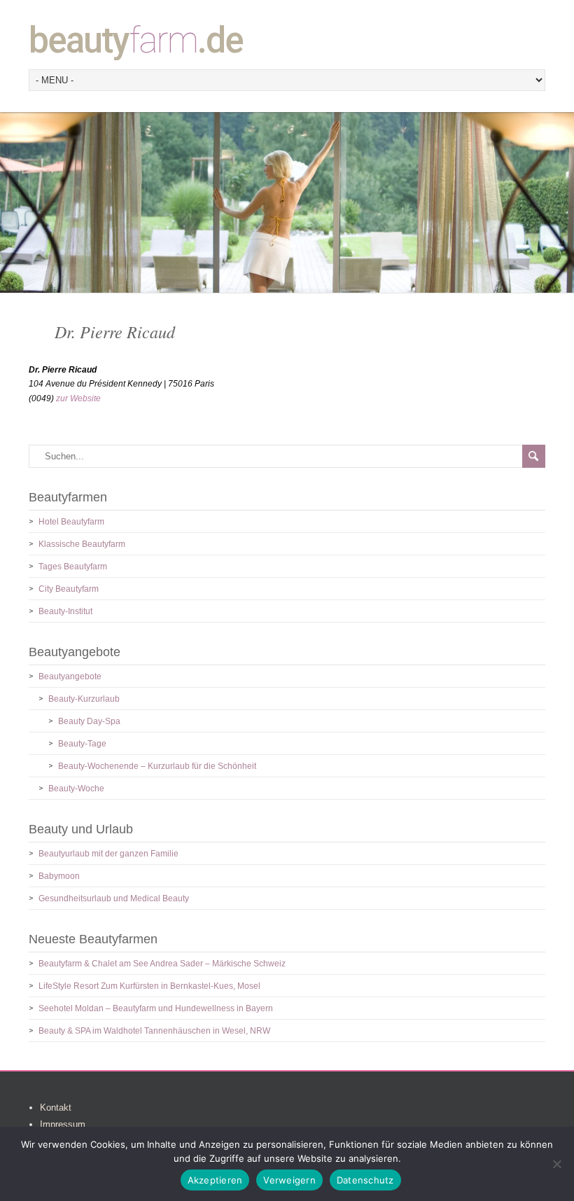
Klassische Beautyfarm (81, 544)
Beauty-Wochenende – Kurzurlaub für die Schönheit (157, 766)
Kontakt (55, 1107)
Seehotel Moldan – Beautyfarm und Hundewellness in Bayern (155, 1008)
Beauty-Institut (65, 611)
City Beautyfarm (68, 589)
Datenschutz (365, 1180)
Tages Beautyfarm (72, 566)
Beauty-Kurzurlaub (84, 699)
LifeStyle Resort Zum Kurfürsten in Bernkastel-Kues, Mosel (149, 986)
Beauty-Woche (76, 788)
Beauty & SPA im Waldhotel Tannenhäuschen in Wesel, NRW (154, 1031)
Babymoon (59, 876)
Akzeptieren (215, 1180)
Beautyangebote (70, 676)
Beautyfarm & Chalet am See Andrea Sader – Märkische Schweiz (162, 964)
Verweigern (289, 1180)
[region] (287, 202)
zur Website (78, 398)
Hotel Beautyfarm (71, 522)
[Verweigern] (557, 1164)
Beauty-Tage (82, 744)
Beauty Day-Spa (89, 721)
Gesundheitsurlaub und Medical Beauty (113, 898)
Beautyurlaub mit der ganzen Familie (108, 854)
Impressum (62, 1124)
